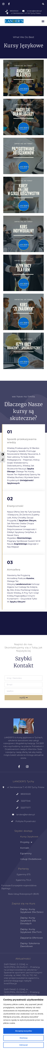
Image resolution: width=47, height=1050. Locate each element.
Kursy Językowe (29, 836)
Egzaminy (26, 853)
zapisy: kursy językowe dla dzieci (31, 910)
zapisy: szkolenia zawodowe (30, 944)
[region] (23, 1023)
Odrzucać (23, 1045)
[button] (43, 4)
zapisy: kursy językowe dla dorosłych (28, 921)
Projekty (25, 842)
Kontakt (24, 848)
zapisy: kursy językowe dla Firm (31, 930)
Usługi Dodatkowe (31, 859)
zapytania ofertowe (31, 938)
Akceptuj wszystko (23, 1031)
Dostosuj (23, 1038)
